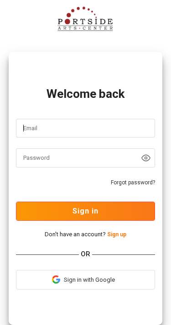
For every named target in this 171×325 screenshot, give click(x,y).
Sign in (85, 211)
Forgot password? (133, 182)
